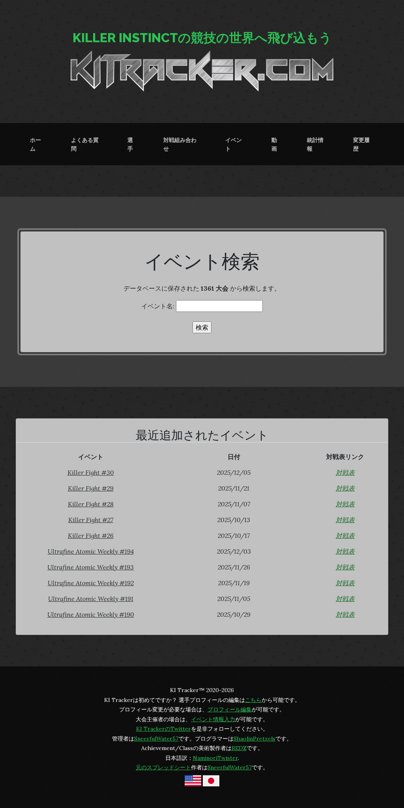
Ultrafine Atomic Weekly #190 (90, 614)
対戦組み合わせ (179, 144)
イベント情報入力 (213, 719)
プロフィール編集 (230, 709)
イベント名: (158, 306)
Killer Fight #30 (90, 472)
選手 (130, 144)
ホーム (35, 144)
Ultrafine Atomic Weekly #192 (91, 583)
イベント (233, 144)
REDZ (239, 748)
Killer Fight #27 (90, 520)
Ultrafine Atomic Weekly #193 (90, 567)
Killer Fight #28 (91, 504)
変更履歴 (361, 144)
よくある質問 (85, 144)
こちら (253, 700)
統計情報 (315, 144)
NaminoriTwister (215, 757)
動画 (274, 144)
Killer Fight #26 (91, 535)
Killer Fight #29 (91, 488)
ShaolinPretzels (254, 738)
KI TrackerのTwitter (163, 728)
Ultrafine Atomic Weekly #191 (90, 599)
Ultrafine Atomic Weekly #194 (91, 551)
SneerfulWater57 (156, 738)
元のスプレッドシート (163, 767)
